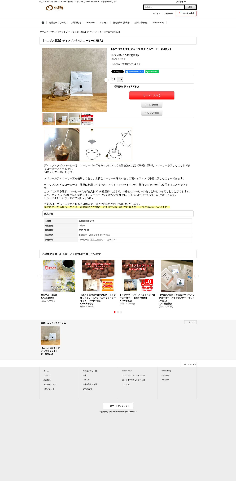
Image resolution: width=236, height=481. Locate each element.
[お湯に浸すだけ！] (61, 119)
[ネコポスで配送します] (74, 119)
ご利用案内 (87, 389)
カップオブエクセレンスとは (133, 380)
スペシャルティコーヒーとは (133, 375)
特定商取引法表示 (90, 384)
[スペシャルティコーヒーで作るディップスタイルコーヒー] (74, 80)
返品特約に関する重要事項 (126, 86)
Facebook (165, 375)
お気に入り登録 (151, 112)
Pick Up (86, 380)
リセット (191, 322)
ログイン (156, 13)
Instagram (165, 380)
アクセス (125, 384)
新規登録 (169, 13)
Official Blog (166, 371)
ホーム (46, 371)
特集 (84, 375)
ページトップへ (190, 364)
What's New (126, 371)
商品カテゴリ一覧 (90, 371)
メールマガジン (50, 384)
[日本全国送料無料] (87, 119)
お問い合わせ (151, 104)
